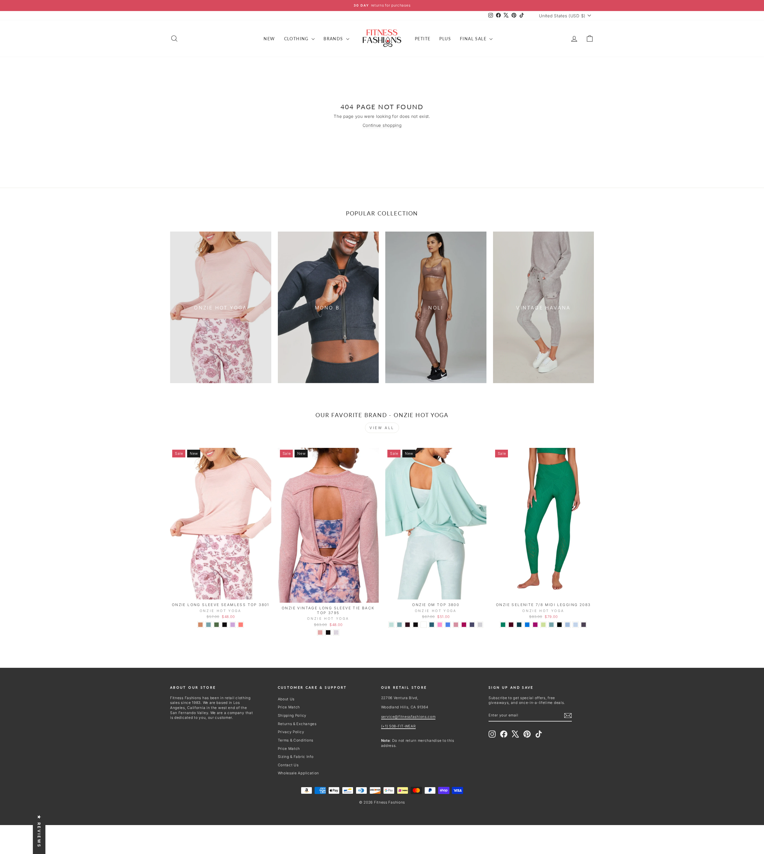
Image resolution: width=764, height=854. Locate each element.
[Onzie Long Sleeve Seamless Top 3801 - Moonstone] (208, 625)
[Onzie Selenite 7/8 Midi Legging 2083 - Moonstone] (551, 625)
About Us (286, 699)
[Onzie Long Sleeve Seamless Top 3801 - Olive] (216, 625)
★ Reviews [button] (39, 831)
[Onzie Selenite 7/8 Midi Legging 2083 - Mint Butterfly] (543, 625)
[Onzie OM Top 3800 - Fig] (407, 625)
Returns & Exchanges (297, 724)
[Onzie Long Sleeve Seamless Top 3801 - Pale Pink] (200, 625)
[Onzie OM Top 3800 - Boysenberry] (464, 625)
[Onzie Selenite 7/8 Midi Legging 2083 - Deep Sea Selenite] (519, 625)
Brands (334, 38)
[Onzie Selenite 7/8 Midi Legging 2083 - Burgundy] (511, 625)
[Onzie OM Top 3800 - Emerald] (432, 625)
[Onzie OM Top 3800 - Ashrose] (456, 625)
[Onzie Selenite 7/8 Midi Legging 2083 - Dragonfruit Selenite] (535, 625)
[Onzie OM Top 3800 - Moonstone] (399, 625)
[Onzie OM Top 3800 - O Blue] (472, 625)
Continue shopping (382, 125)
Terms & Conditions (296, 740)
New (269, 38)
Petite (422, 38)
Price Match (289, 707)
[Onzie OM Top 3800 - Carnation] (440, 625)
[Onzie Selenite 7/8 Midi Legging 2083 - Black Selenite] (559, 625)
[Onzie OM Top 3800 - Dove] (480, 625)
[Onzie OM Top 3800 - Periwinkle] (448, 625)
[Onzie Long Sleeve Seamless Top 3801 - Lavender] (232, 625)
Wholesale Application (298, 773)
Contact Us (288, 765)
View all (382, 428)
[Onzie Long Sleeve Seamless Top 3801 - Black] (224, 625)
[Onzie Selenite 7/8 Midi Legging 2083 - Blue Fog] (575, 625)
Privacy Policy (291, 732)
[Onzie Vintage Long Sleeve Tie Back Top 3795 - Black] (328, 632)
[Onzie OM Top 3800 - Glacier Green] (391, 625)
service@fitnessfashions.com (408, 716)
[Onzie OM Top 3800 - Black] (415, 625)
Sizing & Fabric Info (296, 756)
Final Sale (474, 38)
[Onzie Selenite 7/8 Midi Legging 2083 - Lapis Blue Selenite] (527, 625)
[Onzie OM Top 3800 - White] (423, 625)
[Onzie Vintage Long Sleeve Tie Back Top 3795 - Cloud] (336, 632)
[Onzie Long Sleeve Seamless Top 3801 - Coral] (241, 625)
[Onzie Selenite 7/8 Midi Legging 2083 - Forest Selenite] (503, 625)
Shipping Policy (292, 715)
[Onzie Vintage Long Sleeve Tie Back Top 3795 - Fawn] (320, 632)
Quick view (220, 593)
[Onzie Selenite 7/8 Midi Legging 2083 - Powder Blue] (567, 625)
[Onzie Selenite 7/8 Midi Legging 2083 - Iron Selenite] (583, 625)
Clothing (297, 38)
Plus (445, 38)
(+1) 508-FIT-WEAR (398, 726)
